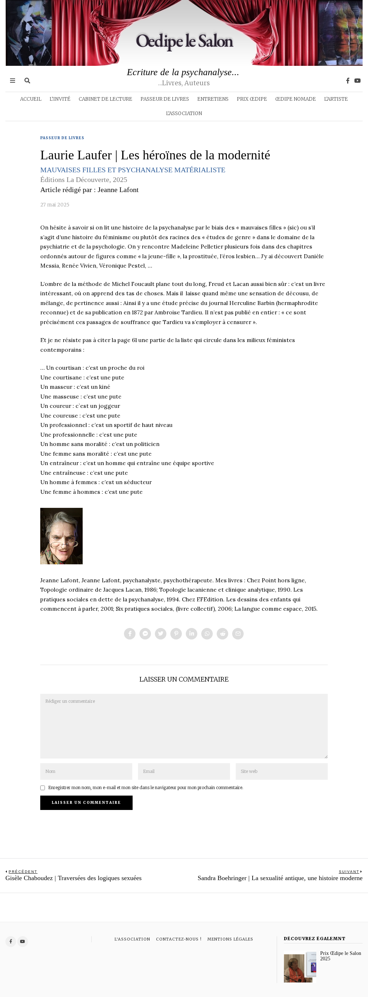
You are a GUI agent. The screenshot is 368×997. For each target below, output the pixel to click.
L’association (184, 113)
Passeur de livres (165, 99)
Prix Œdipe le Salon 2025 (340, 956)
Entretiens (213, 99)
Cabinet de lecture (105, 99)
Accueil (30, 99)
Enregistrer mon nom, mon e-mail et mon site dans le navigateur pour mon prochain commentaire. (145, 787)
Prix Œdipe (252, 99)
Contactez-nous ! (179, 939)
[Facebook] (347, 80)
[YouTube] (358, 80)
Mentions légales (230, 939)
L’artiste (336, 99)
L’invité (60, 99)
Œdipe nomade (295, 99)
